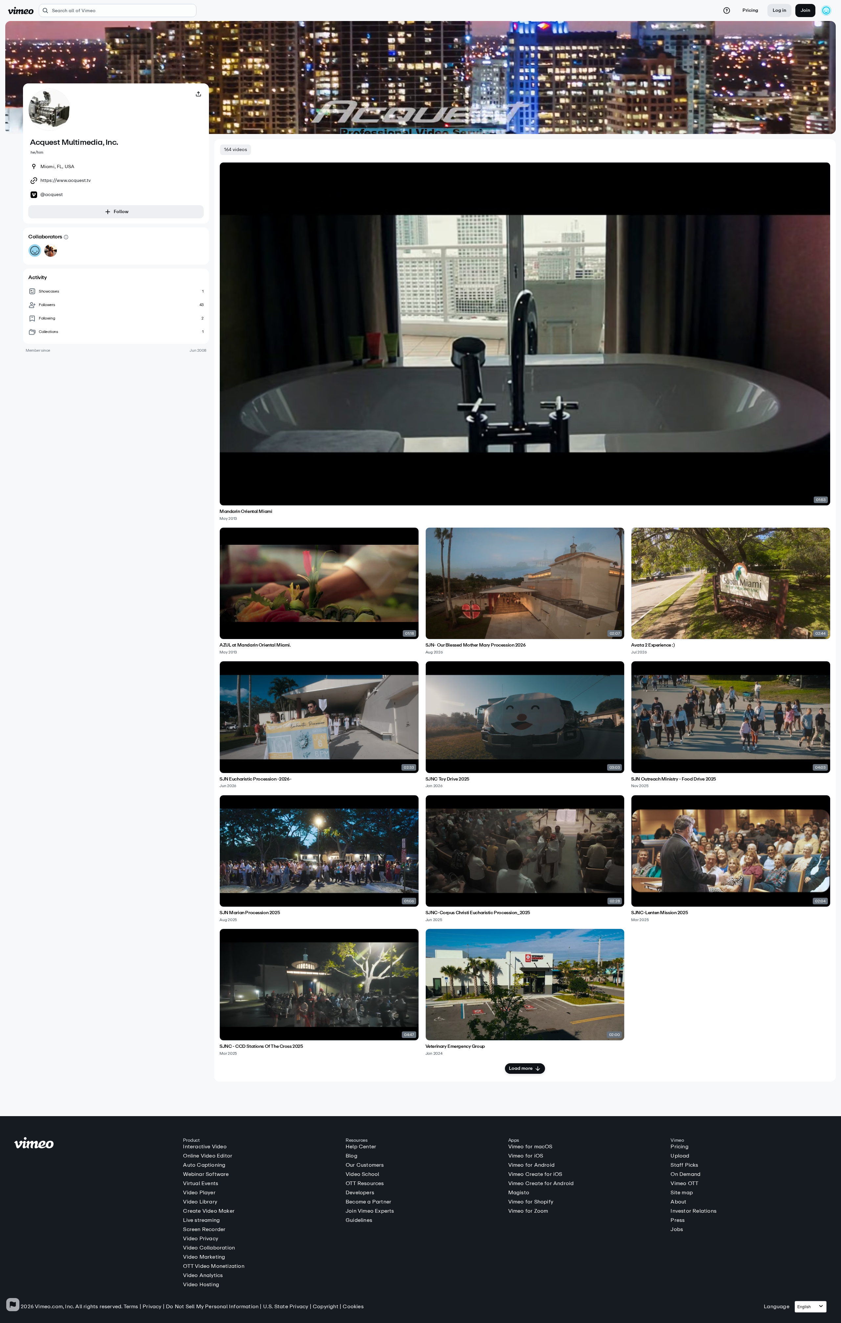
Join (805, 10)
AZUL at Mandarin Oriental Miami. (255, 645)
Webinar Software (206, 1174)
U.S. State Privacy (285, 1306)
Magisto (518, 1192)
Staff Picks (684, 1165)
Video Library (200, 1202)
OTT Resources (365, 1183)
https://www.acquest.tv (65, 180)
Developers (360, 1192)
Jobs (677, 1229)
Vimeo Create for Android (541, 1183)
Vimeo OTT (684, 1183)
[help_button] (726, 10)
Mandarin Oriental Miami (245, 511)
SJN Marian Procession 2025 (249, 913)
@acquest (51, 194)
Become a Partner (368, 1202)
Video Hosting (201, 1284)
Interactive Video (204, 1146)
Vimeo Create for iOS (535, 1174)
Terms (131, 1306)
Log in (779, 10)
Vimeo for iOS (525, 1156)
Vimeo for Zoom (528, 1211)
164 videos (235, 149)
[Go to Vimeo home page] (21, 10)
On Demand (685, 1174)
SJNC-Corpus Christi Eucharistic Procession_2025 (477, 913)
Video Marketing (204, 1257)
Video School (362, 1174)
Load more (521, 1068)
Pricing (750, 10)
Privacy (152, 1306)
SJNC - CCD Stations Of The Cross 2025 (261, 1046)
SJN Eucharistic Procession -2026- (255, 779)
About (678, 1202)
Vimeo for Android (531, 1165)
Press (678, 1220)
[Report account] (12, 1304)
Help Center (361, 1146)
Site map (682, 1192)
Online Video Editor (207, 1156)
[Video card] (525, 341)
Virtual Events (200, 1183)
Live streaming (201, 1220)
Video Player (199, 1192)
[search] (117, 10)
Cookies (353, 1306)
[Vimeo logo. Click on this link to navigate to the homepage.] (95, 1144)
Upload (680, 1156)
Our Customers (365, 1165)
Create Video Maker (209, 1211)
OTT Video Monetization (213, 1266)
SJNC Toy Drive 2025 (447, 779)
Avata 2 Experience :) (652, 645)
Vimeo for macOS (530, 1146)
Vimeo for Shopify (530, 1202)
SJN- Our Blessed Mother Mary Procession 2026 (475, 645)
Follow (121, 211)
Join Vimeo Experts (370, 1211)
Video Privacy (200, 1238)
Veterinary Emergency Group (455, 1046)
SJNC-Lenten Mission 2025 (659, 913)
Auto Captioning (204, 1165)
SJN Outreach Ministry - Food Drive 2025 (673, 779)
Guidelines (359, 1220)
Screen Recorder (204, 1229)
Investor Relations (693, 1211)
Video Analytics (203, 1275)
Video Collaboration (209, 1248)
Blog (351, 1156)
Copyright (325, 1306)
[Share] (198, 94)
